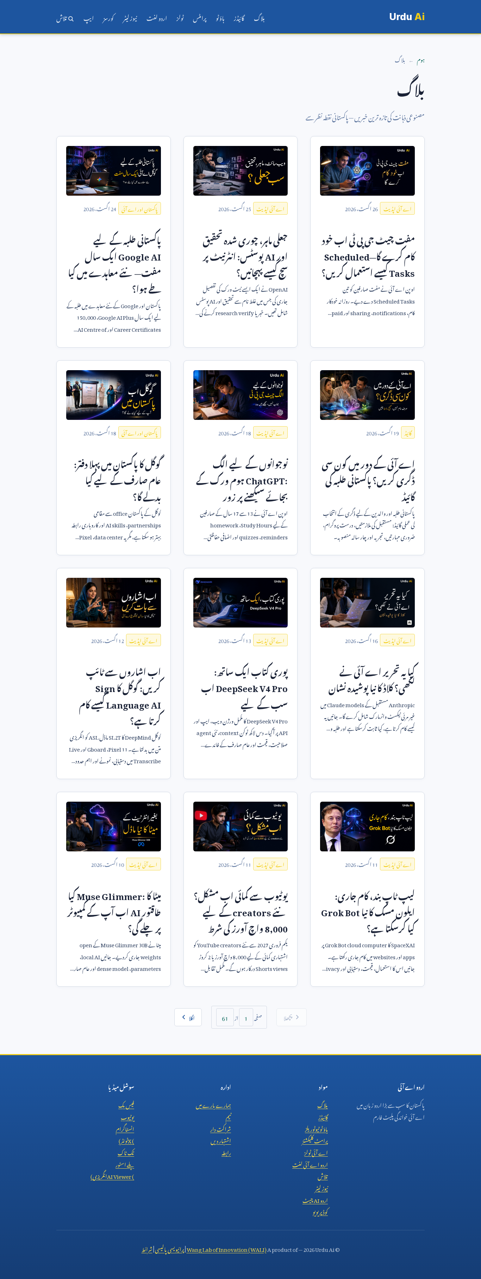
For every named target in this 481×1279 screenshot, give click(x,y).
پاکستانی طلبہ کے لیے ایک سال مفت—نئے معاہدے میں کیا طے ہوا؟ (114, 263)
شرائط (147, 1248)
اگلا (192, 1017)
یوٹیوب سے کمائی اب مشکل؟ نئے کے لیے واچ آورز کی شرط (241, 910)
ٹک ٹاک (126, 1151)
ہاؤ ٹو (220, 17)
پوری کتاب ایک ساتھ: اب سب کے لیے (244, 686)
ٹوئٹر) (126, 1139)
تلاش (62, 17)
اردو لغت (156, 17)
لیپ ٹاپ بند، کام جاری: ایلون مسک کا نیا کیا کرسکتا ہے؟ (368, 910)
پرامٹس (199, 17)
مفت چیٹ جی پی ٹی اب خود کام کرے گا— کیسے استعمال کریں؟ (368, 255)
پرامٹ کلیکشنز (315, 1139)
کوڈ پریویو (320, 1211)
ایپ (88, 17)
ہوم (421, 59)
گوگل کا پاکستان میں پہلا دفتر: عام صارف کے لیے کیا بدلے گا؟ (117, 479)
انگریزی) (112, 1175)
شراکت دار (220, 1128)
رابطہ (226, 1151)
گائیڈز (239, 17)
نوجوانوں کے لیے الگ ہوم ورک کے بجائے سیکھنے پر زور (242, 479)
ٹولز (179, 17)
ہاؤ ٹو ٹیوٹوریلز (316, 1128)
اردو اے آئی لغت (310, 1163)
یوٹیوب (127, 1116)
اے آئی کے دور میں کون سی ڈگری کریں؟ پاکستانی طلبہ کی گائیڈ (368, 479)
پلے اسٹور (124, 1163)
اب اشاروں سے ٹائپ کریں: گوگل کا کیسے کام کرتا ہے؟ (120, 694)
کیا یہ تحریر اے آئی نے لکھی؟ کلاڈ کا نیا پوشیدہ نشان (372, 678)
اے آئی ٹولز (316, 1151)
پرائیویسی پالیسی (169, 1248)
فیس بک (126, 1104)
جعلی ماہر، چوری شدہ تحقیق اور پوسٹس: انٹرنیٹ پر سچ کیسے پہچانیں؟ (245, 255)
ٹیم (228, 1116)
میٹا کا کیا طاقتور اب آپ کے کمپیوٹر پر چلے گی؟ (114, 910)
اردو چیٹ (315, 1199)
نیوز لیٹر (130, 17)
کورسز (108, 17)
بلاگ (259, 17)
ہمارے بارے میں (213, 1104)
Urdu (407, 17)
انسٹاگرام (125, 1128)
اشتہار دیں (221, 1139)
